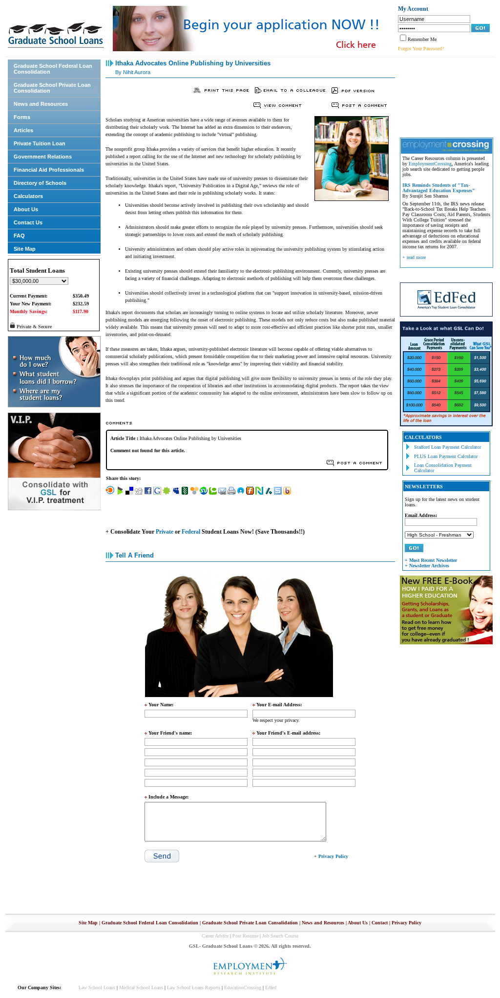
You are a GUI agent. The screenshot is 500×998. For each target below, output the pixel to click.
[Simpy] (194, 493)
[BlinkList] (110, 493)
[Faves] (241, 493)
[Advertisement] (444, 96)
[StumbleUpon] (204, 493)
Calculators (28, 196)
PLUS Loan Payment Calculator (446, 456)
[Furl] (250, 493)
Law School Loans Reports (193, 987)
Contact (380, 922)
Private (164, 531)
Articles (23, 130)
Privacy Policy (406, 922)
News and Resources (41, 104)
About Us (26, 209)
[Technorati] (213, 493)
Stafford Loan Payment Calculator (447, 447)
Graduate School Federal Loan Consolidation (53, 69)
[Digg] (139, 493)
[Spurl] (278, 493)
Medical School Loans (141, 987)
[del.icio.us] (129, 493)
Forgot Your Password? (421, 48)
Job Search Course (280, 935)
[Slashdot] (268, 493)
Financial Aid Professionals (49, 170)
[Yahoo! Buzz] (287, 493)
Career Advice (215, 935)
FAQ (19, 236)
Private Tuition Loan (39, 143)
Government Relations (43, 157)
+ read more (414, 257)
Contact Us (28, 222)
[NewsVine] (185, 493)
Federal (191, 531)
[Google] (157, 493)
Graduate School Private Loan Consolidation (52, 88)
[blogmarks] (120, 493)
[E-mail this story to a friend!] (222, 493)
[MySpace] (176, 493)
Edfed (270, 987)
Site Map (25, 249)
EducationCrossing (242, 987)
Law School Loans (97, 987)
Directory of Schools (40, 183)
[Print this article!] (231, 493)
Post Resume (245, 935)
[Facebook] (148, 493)
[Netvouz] (259, 493)
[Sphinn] (166, 493)
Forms (22, 117)
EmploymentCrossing (430, 163)
